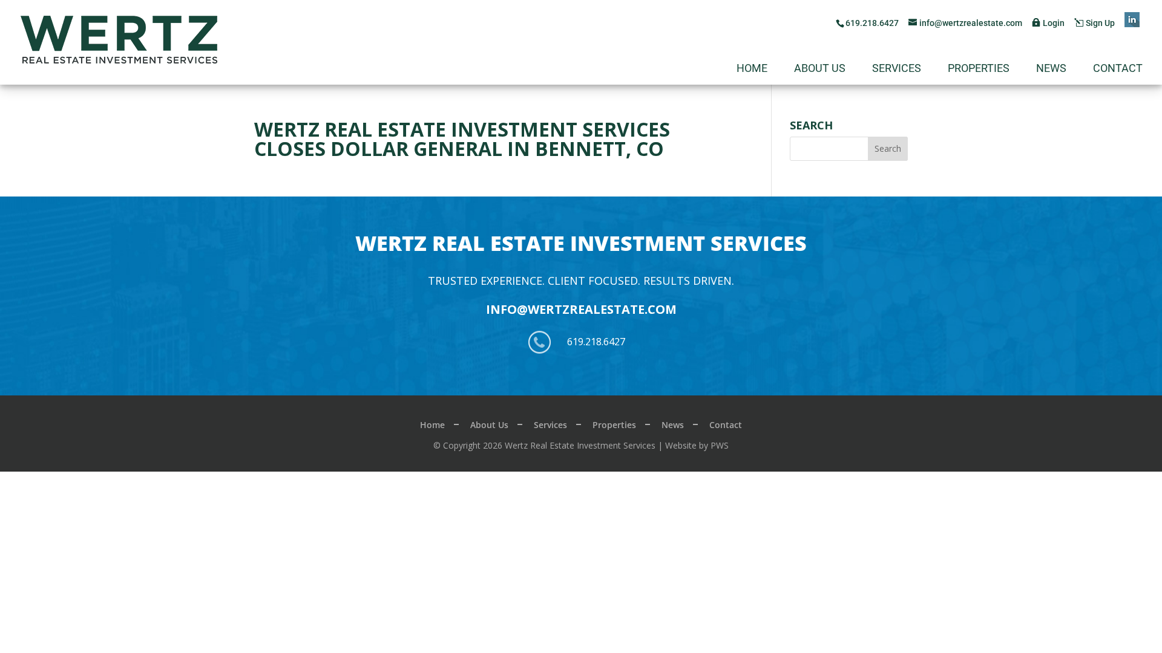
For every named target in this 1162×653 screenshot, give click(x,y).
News (1051, 69)
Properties (978, 69)
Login (1054, 23)
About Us (819, 69)
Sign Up (1100, 23)
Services (896, 69)
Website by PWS (697, 445)
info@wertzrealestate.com (581, 309)
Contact (1118, 69)
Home (752, 69)
